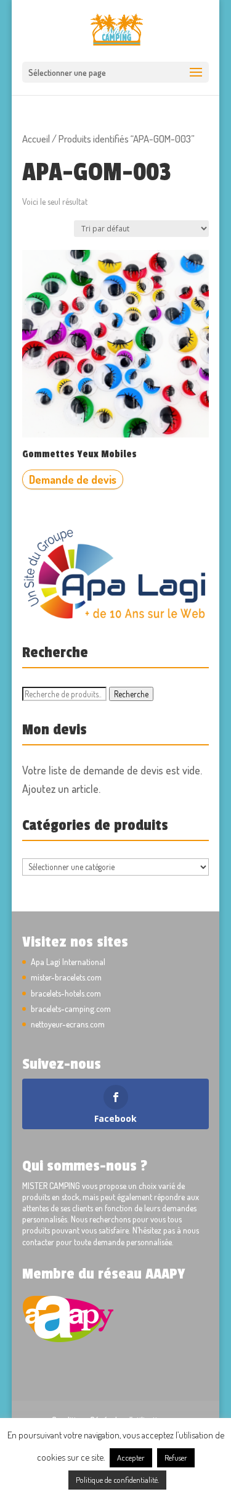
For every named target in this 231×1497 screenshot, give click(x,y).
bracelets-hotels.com (66, 993)
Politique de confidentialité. (117, 1480)
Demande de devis (72, 479)
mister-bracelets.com (66, 977)
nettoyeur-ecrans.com (68, 1024)
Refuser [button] (175, 1457)
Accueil (36, 138)
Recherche (131, 694)
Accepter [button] (131, 1457)
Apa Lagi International (68, 961)
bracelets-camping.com (71, 1008)
